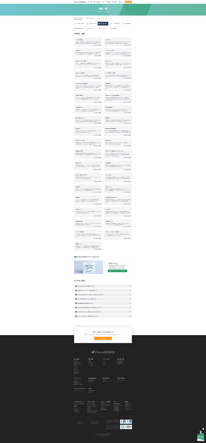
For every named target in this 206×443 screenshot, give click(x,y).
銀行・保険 (75, 360)
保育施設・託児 (119, 363)
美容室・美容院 (76, 372)
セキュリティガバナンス (128, 409)
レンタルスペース (91, 362)
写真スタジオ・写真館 (77, 363)
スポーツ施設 (90, 363)
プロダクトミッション (128, 406)
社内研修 (104, 363)
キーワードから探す (103, 18)
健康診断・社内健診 (91, 380)
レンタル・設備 (91, 365)
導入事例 (94, 1)
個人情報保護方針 (116, 409)
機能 (91, 1)
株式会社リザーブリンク (128, 403)
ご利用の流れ (108, 1)
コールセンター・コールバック (78, 390)
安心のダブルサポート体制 (91, 406)
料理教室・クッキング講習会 (78, 384)
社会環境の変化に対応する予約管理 (92, 410)
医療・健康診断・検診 (92, 378)
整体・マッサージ (76, 369)
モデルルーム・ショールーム (121, 380)
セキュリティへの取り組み (91, 403)
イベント (104, 360)
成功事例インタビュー (104, 403)
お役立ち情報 (114, 1)
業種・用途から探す (90, 18)
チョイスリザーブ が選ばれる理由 (79, 403)
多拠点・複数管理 (91, 390)
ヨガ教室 (75, 381)
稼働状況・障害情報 (117, 403)
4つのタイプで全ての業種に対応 (105, 405)
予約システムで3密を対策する (91, 412)
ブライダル (75, 366)
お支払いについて (89, 409)
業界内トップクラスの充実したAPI (92, 405)
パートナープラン (76, 412)
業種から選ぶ (98, 1)
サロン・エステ (76, 371)
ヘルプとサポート (116, 406)
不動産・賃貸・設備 (120, 378)
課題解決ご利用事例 (104, 409)
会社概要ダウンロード (128, 405)
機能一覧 (75, 406)
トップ (75, 325)
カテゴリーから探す (78, 18)
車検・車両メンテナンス (77, 362)
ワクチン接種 (90, 381)
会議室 (89, 360)
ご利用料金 (75, 405)
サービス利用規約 (116, 410)
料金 (88, 1)
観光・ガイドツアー (106, 381)
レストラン (75, 368)
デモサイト (104, 1)
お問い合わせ (129, 1)
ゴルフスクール (76, 380)
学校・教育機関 (119, 362)
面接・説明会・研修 (120, 360)
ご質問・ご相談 (103, 338)
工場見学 (104, 380)
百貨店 (75, 365)
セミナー (104, 362)
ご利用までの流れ (76, 410)
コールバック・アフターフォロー (79, 388)
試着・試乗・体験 (106, 378)
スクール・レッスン (77, 378)
